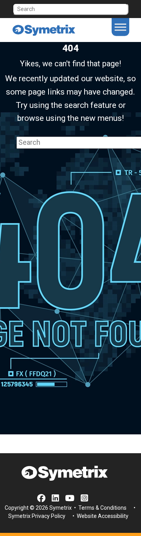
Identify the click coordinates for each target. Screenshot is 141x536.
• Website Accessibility (99, 516)
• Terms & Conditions (100, 508)
